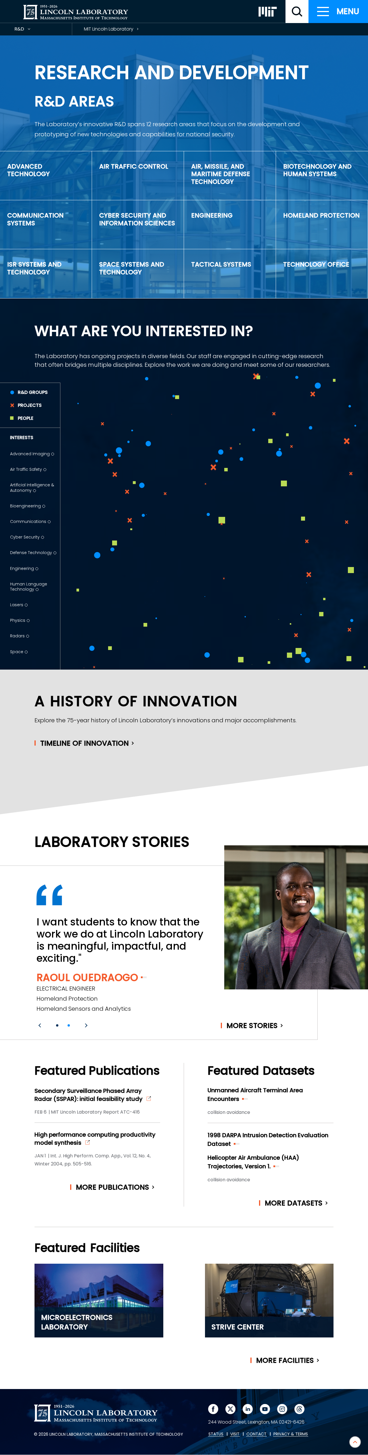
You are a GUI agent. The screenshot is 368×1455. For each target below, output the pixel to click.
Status (215, 1434)
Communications (28, 521)
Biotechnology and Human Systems (317, 170)
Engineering (212, 215)
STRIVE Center (238, 1327)
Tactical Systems (221, 264)
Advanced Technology (28, 170)
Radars (17, 636)
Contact (256, 1434)
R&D (29, 30)
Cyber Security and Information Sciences (137, 219)
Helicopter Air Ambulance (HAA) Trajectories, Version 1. (253, 1162)
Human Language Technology (28, 586)
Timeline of (84, 743)
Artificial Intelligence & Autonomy (32, 487)
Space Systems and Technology (131, 268)
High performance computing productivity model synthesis (95, 1139)
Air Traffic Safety (26, 469)
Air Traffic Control (133, 166)
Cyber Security (25, 537)
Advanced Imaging (30, 454)
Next (85, 1025)
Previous (40, 1025)
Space (16, 652)
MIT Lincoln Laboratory (108, 29)
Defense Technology (31, 552)
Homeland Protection (321, 215)
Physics (17, 620)
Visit (234, 1434)
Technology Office (316, 264)
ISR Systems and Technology (34, 268)
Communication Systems (35, 219)
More (252, 1025)
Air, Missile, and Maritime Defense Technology (220, 174)
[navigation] (338, 11)
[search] (296, 11)
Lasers (16, 605)
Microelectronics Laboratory (77, 1322)
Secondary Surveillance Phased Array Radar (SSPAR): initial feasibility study (88, 1095)
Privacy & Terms (290, 1434)
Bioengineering (25, 506)
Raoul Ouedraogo (87, 977)
